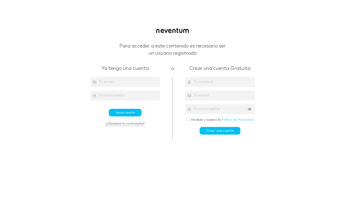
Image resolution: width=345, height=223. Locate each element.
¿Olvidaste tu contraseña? (125, 123)
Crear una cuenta (220, 130)
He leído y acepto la (222, 119)
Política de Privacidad (237, 119)
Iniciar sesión (125, 112)
